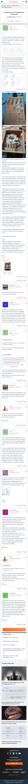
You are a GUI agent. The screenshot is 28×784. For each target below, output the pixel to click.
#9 (26, 510)
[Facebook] (7, 753)
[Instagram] (16, 753)
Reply (24, 280)
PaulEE (11, 470)
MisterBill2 (12, 593)
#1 (26, 26)
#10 (26, 557)
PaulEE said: (6, 565)
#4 (26, 331)
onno (10, 17)
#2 (26, 285)
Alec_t (11, 406)
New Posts (18, 21)
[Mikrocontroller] (14, 774)
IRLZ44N (4, 61)
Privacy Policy (6, 780)
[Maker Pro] (23, 772)
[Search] (23, 1)
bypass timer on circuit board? (11, 641)
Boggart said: (6, 354)
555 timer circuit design (9, 645)
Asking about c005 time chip (10, 637)
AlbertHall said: (6, 339)
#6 (26, 406)
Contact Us (14, 763)
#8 (26, 471)
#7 (26, 430)
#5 (26, 386)
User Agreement (21, 780)
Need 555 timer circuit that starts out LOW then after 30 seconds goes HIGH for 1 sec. (14, 650)
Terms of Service (13, 780)
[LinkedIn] (13, 753)
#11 (26, 594)
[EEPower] (16, 772)
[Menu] (1, 1)
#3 (26, 303)
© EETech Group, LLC (10, 782)
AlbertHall (12, 285)
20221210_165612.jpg (8, 272)
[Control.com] (6, 772)
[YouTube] (20, 753)
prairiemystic (13, 510)
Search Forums (11, 21)
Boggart (11, 302)
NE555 (4, 538)
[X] (10, 753)
